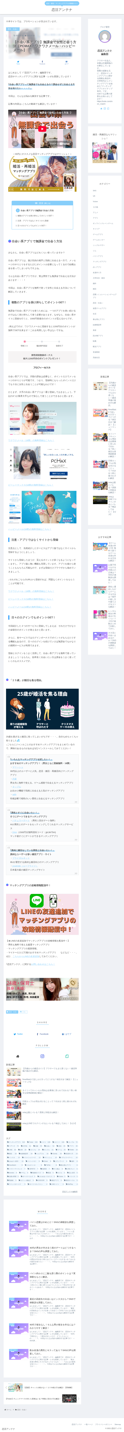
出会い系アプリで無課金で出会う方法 (37, 210)
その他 (95, 207)
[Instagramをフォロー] (42, 1056)
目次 (41, 203)
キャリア (96, 229)
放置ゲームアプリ (99, 308)
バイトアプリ (98, 256)
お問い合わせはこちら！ (43, 964)
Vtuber (95, 201)
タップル (16, 787)
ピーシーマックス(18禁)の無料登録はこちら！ (31, 485)
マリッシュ (17, 767)
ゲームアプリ (98, 234)
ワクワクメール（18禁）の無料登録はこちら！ (31, 440)
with (14, 794)
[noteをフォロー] (67, 1056)
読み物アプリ (98, 336)
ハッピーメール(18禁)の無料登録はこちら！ (29, 529)
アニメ (95, 212)
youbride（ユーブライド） (25, 866)
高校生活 (96, 357)
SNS (94, 191)
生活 (94, 314)
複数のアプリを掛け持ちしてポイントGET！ (36, 216)
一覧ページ (88, 1424)
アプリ (95, 218)
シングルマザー (99, 245)
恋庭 (14, 779)
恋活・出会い (13, 1012)
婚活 (94, 289)
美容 (94, 330)
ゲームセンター (99, 240)
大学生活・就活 (99, 278)
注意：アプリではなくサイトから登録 (33, 221)
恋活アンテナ (77, 1424)
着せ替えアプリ (99, 319)
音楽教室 (96, 352)
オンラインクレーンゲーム (103, 223)
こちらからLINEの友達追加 (26, 956)
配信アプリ (97, 346)
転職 (94, 341)
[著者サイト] (18, 1056)
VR (94, 196)
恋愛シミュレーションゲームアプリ (105, 295)
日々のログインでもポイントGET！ (32, 226)
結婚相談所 (97, 325)
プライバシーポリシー (103, 1424)
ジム (94, 251)
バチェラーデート (21, 820)
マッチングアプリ (99, 262)
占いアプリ (97, 267)
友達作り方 (97, 273)
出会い (24, 1012)
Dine (14, 832)
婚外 (94, 283)
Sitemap (118, 1424)
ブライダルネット (21, 858)
